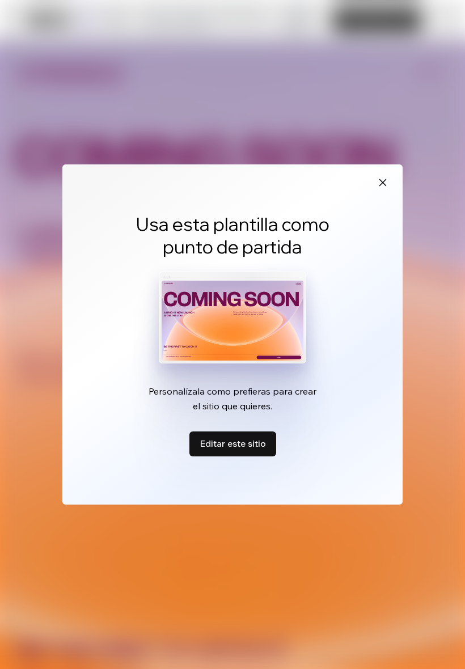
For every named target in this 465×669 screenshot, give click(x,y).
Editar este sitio (233, 443)
